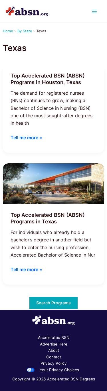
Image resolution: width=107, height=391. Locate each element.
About (53, 350)
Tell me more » (26, 137)
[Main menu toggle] (94, 11)
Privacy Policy (54, 363)
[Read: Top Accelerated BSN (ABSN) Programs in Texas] (53, 183)
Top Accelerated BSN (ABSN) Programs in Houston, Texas (48, 79)
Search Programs (53, 302)
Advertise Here (53, 344)
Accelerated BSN (53, 337)
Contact (53, 357)
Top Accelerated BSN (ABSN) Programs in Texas (48, 218)
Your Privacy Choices (59, 370)
